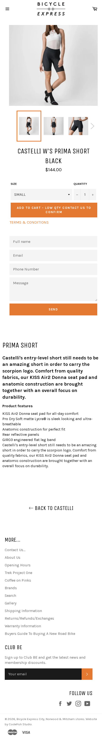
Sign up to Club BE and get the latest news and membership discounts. (45, 660)
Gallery (10, 603)
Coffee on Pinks (18, 580)
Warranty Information (23, 626)
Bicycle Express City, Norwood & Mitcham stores (50, 719)
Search (10, 595)
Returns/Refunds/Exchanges (29, 618)
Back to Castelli (53, 508)
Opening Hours (18, 565)
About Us (12, 557)
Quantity (80, 184)
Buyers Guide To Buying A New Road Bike (40, 633)
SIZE (14, 184)
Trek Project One (18, 572)
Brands (11, 588)
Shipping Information (23, 610)
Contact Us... (15, 550)
